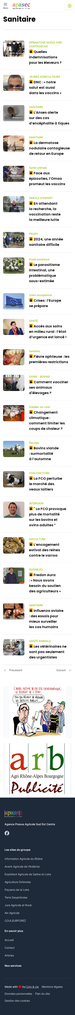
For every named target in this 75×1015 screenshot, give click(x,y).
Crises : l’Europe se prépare (45, 303)
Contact (10, 947)
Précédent (15, 670)
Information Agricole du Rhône (23, 858)
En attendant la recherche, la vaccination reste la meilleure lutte (45, 211)
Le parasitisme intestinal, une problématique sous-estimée (44, 272)
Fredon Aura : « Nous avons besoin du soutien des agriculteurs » (45, 583)
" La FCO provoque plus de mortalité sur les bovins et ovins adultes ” (47, 516)
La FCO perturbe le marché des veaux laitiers (45, 484)
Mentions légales (52, 986)
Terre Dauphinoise (16, 897)
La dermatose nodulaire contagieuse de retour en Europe (49, 148)
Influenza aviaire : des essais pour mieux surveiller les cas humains (46, 618)
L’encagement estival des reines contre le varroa (44, 550)
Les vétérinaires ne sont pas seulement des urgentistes (48, 652)
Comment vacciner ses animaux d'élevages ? (48, 387)
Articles (9, 955)
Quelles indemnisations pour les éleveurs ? (45, 57)
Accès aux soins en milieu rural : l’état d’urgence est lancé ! (48, 331)
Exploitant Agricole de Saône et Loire (28, 874)
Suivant (61, 670)
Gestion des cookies (17, 1000)
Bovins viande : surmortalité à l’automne (44, 453)
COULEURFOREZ (15, 920)
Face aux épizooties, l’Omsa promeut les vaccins (47, 178)
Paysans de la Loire (17, 889)
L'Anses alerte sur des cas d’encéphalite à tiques (49, 118)
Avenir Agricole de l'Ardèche (22, 866)
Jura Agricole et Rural (18, 905)
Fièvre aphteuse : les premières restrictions (49, 359)
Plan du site (42, 993)
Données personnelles (18, 993)
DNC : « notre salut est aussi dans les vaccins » (45, 87)
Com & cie (32, 986)
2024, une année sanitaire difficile (46, 242)
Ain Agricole (12, 913)
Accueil (9, 940)
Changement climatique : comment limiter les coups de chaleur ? (47, 420)
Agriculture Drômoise (18, 882)
